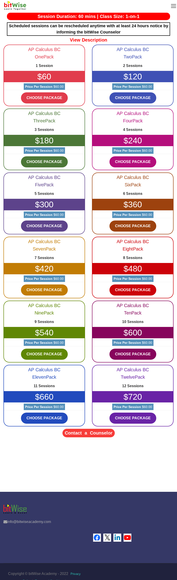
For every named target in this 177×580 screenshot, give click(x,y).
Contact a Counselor (88, 432)
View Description (88, 39)
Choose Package (44, 98)
